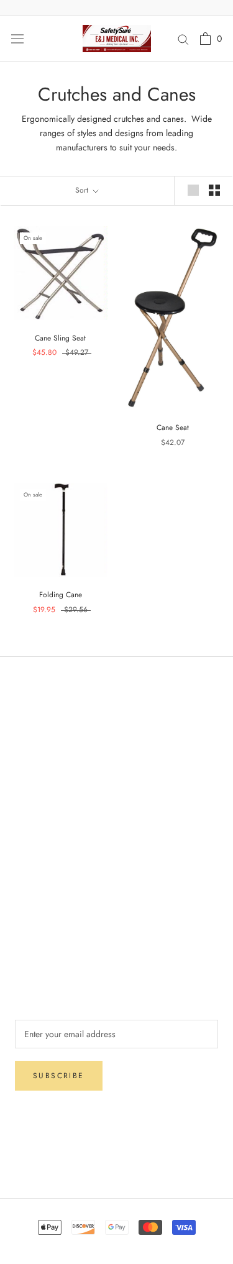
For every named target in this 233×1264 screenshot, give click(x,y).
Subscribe (59, 1075)
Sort (83, 190)
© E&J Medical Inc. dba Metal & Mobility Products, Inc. (117, 1158)
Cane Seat (173, 427)
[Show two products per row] (214, 190)
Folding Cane (60, 594)
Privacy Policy (40, 777)
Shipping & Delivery (52, 736)
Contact (29, 892)
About (26, 871)
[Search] (183, 38)
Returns (28, 756)
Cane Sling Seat (60, 338)
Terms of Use (39, 912)
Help (23, 715)
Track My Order (43, 797)
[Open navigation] (17, 39)
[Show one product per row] (193, 190)
